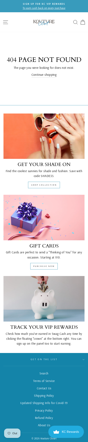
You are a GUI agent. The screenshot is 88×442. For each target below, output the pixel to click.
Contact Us (44, 388)
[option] (44, 6)
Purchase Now (44, 266)
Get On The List (44, 359)
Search (43, 373)
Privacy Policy (44, 410)
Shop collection (44, 185)
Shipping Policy (44, 395)
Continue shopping (44, 75)
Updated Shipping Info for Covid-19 (44, 403)
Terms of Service (44, 381)
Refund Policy (44, 418)
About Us (44, 425)
